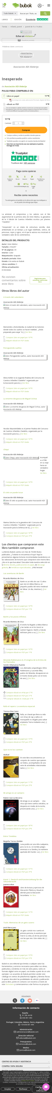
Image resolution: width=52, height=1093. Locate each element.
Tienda (4, 26)
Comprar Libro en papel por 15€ (19, 739)
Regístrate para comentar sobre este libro (40, 280)
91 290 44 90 (27, 1015)
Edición (17, 19)
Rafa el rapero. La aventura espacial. (19, 706)
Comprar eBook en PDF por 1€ (19, 609)
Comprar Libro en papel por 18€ (19, 825)
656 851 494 (27, 1018)
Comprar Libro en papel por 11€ (19, 782)
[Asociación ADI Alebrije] (26, 54)
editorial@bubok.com (27, 1038)
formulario (10, 984)
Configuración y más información (41, 1089)
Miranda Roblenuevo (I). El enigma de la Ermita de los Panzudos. (24, 661)
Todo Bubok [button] (8, 13)
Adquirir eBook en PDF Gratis (17, 340)
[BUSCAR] (45, 13)
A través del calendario (13, 297)
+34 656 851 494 (27, 1024)
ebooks (12, 565)
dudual (6, 754)
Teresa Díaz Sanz (11, 711)
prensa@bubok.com (27, 1050)
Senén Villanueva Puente (14, 665)
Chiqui (6, 449)
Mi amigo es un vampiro (13, 793)
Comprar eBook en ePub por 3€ (19, 692)
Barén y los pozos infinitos (14, 616)
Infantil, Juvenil (16, 26)
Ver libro (29, 332)
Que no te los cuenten (13, 749)
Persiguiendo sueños (12, 348)
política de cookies (28, 1081)
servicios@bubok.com (27, 1044)
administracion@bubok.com (27, 1032)
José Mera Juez (9, 927)
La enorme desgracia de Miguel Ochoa (20, 398)
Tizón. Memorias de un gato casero (18, 922)
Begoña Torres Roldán (13, 841)
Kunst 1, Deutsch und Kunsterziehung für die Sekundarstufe (22, 880)
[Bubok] (22, 5)
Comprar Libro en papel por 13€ (19, 869)
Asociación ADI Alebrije (26, 66)
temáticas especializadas (21, 567)
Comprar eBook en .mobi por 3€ (19, 699)
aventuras (19, 46)
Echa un (24, 36)
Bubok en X (15, 1000)
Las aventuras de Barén (13, 573)
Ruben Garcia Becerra (12, 798)
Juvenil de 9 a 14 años (33, 26)
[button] (40, 5)
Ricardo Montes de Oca (13, 578)
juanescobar (8, 884)
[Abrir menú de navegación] (48, 5)
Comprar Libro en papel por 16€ (19, 533)
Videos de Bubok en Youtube (29, 1000)
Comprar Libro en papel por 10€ (19, 337)
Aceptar (7, 1089)
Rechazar (23, 1089)
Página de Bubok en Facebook (22, 1000)
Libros (5, 19)
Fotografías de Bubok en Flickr (37, 1000)
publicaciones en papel (25, 565)
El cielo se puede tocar (13, 492)
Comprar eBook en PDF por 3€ (19, 536)
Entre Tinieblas (9, 836)
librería (6, 565)
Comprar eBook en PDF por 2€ (19, 742)
